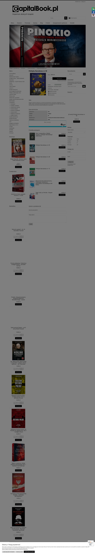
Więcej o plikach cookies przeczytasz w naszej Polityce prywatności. (15, 549)
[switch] (90, 544)
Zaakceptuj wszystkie (29, 551)
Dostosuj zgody (19, 551)
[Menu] (93, 541)
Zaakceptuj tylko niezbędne (8, 551)
